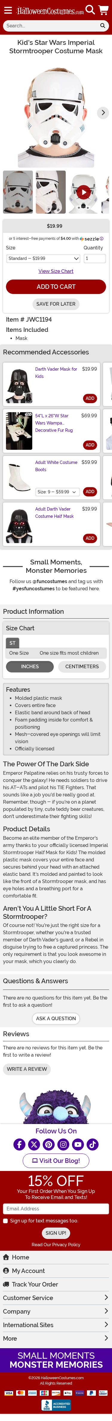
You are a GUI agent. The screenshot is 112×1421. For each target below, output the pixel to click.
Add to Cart (56, 286)
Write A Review (27, 1069)
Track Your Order (35, 1284)
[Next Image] (103, 113)
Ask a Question (56, 1018)
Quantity (93, 248)
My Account (28, 1270)
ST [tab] (13, 643)
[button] (103, 10)
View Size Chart (56, 271)
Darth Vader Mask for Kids (56, 373)
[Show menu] (8, 10)
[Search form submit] (102, 26)
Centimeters (82, 666)
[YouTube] (78, 1144)
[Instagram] (63, 1144)
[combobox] (49, 26)
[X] (34, 1144)
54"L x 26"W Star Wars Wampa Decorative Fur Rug (54, 423)
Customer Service (28, 1298)
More (10, 1338)
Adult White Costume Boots (56, 466)
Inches (30, 666)
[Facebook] (19, 1144)
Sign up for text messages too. (44, 1221)
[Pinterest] (49, 1144)
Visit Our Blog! (59, 1160)
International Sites (28, 1325)
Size (10, 248)
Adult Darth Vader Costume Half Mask (54, 513)
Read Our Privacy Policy (56, 1244)
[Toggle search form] (90, 10)
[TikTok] (93, 1144)
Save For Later (56, 304)
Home (20, 1257)
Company (16, 1311)
